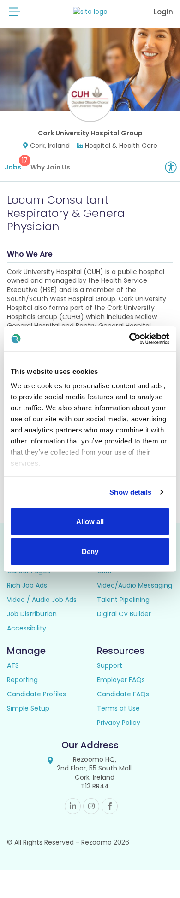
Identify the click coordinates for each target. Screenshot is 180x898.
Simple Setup (28, 708)
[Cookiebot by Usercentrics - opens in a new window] (129, 339)
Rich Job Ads (27, 585)
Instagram (91, 806)
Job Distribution (32, 613)
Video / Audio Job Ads (42, 599)
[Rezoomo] (90, 12)
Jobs (16, 164)
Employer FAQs (121, 679)
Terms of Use (118, 708)
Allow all (90, 521)
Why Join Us (50, 167)
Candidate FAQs (123, 694)
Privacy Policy (118, 722)
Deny (90, 551)
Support (109, 665)
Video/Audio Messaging (134, 585)
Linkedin (73, 806)
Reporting (22, 679)
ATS (13, 665)
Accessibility (26, 628)
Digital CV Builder (124, 613)
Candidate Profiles (36, 694)
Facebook (110, 806)
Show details (130, 492)
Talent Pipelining (123, 599)
